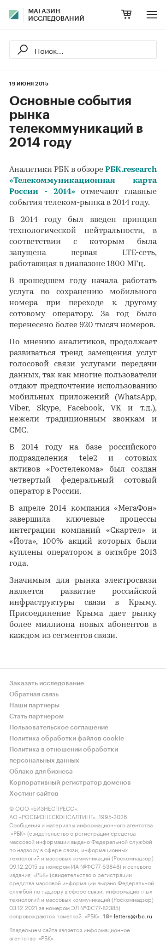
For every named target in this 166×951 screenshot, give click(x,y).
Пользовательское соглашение (58, 727)
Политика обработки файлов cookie (66, 738)
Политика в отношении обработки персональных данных (63, 755)
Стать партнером (36, 716)
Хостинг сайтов (34, 794)
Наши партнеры (34, 705)
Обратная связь (34, 694)
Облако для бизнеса (41, 772)
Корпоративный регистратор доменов (70, 783)
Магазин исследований (56, 15)
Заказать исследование (46, 683)
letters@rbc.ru (133, 915)
